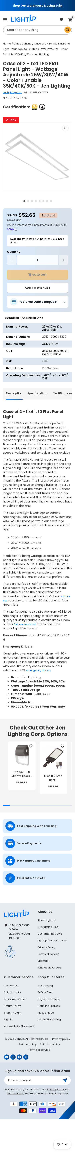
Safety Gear (45, 992)
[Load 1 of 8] (24, 201)
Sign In (8, 1019)
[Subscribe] (65, 1080)
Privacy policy (61, 1039)
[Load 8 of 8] (51, 201)
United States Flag (49, 1019)
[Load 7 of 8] (47, 201)
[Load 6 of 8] (43, 201)
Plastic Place (46, 1013)
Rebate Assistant (25, 624)
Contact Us (11, 985)
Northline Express (49, 1006)
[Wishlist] (31, 746)
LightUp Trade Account (52, 940)
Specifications (37, 393)
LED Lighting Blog (48, 927)
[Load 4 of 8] (36, 201)
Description (14, 393)
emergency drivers (38, 670)
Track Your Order (15, 999)
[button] (5, 19)
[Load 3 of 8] (32, 201)
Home (7, 43)
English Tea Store (49, 999)
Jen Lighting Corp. (12, 92)
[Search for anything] (67, 30)
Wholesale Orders (49, 967)
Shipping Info (12, 992)
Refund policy (27, 1044)
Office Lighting (22, 43)
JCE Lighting (45, 985)
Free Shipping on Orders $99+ (38, 6)
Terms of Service (48, 954)
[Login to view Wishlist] (61, 19)
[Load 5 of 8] (40, 201)
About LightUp (46, 920)
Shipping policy (50, 1044)
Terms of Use (15, 1093)
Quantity (13, 252)
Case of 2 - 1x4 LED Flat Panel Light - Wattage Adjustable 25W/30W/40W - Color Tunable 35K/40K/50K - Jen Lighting (37, 49)
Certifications (63, 393)
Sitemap (43, 961)
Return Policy (12, 1006)
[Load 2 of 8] (28, 201)
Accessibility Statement (19, 1026)
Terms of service (39, 1050)
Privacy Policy (46, 947)
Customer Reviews (50, 934)
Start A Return (12, 1013)
